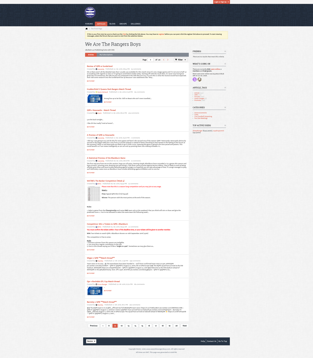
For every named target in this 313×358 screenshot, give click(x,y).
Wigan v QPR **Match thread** (101, 258)
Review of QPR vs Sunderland (99, 66)
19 (169, 326)
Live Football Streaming (203, 116)
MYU (99, 184)
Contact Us (211, 341)
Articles (101, 24)
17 (156, 326)
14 (135, 326)
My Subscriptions (106, 55)
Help (203, 341)
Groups (123, 24)
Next (185, 326)
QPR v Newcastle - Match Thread (101, 110)
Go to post (91, 81)
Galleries (135, 24)
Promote (197, 100)
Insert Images (199, 98)
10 (122, 326)
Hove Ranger (102, 284)
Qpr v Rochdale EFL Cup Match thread (103, 281)
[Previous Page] (163, 60)
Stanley (100, 261)
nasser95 (101, 69)
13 (128, 326)
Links (196, 115)
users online (215, 69)
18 (162, 326)
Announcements (200, 113)
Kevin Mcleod (103, 92)
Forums (89, 24)
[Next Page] (167, 60)
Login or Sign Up (220, 2)
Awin (100, 113)
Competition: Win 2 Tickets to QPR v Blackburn (107, 224)
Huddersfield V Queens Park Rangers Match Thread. (109, 89)
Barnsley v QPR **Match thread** (102, 302)
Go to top (222, 341)
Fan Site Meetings (200, 118)
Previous (93, 326)
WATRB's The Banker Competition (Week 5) (105, 181)
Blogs (112, 24)
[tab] (91, 55)
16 (149, 326)
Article (196, 93)
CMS (196, 95)
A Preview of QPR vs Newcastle (100, 135)
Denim (90, 341)
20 (176, 326)
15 (142, 326)
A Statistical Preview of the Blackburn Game (106, 158)
